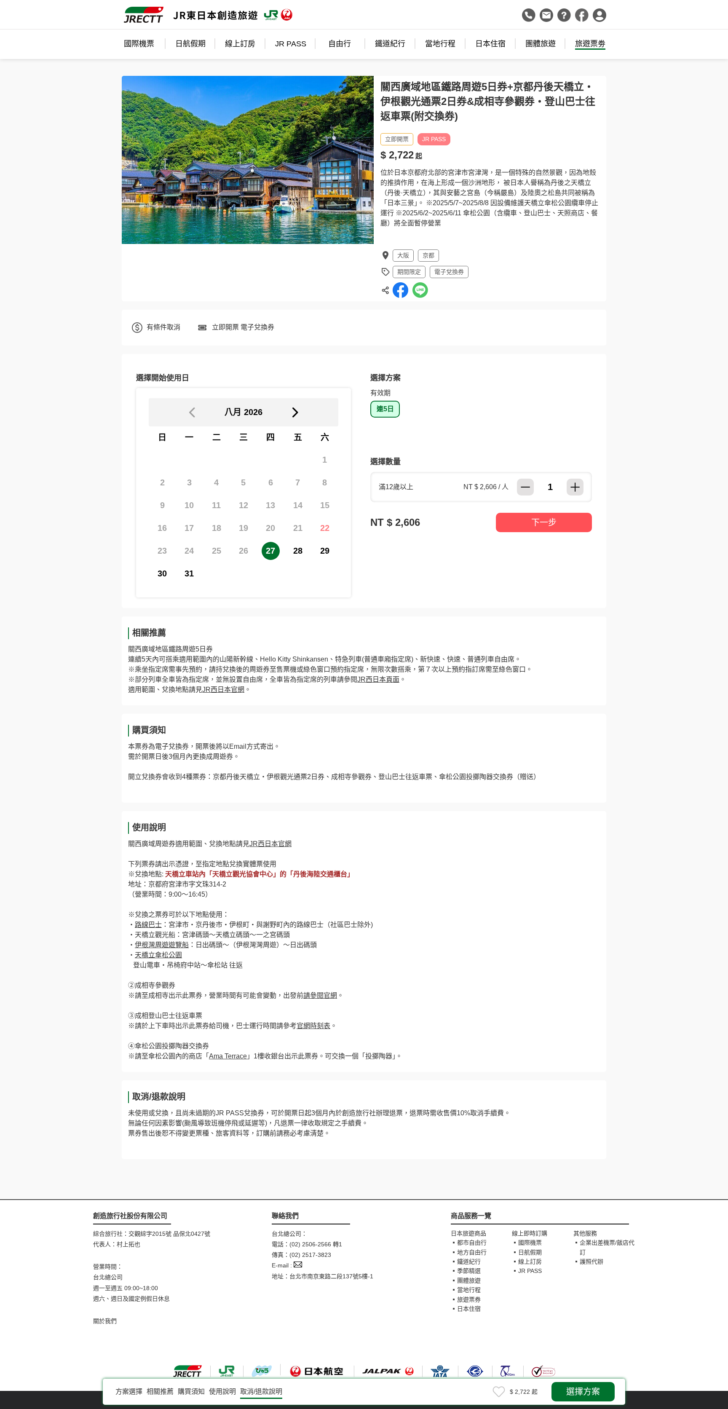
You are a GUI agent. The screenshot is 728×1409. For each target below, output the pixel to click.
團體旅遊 (540, 44)
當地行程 (440, 44)
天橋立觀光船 (155, 934)
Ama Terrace (228, 1056)
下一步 (544, 522)
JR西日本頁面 (378, 679)
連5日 (385, 409)
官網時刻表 (313, 1025)
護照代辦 (591, 1261)
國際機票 (139, 44)
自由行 (339, 44)
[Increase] (575, 487)
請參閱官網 (320, 995)
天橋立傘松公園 (158, 955)
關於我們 (105, 1321)
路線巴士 (148, 924)
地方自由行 (472, 1252)
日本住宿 (490, 44)
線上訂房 (240, 44)
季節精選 (469, 1270)
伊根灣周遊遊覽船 (162, 944)
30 (162, 573)
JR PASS (290, 44)
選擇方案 (583, 1391)
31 (189, 573)
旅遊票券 (469, 1299)
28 (297, 550)
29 (324, 550)
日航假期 (190, 44)
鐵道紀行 (390, 44)
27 (270, 550)
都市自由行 (472, 1242)
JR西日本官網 (223, 689)
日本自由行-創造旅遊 (208, 15)
